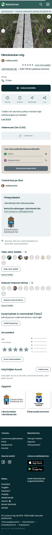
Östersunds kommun (38, 411)
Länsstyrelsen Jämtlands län (9, 413)
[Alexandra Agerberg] (15, 288)
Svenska (5, 484)
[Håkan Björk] (20, 257)
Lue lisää (6, 119)
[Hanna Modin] (9, 288)
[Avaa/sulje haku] (41, 4)
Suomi (4, 501)
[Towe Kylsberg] (37, 288)
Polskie (5, 494)
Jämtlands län (9, 69)
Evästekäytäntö (8, 525)
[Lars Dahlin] (3, 257)
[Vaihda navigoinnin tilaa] (48, 4)
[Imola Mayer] (37, 257)
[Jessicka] (26, 257)
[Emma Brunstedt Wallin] (48, 288)
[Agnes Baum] (3, 263)
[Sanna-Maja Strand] (43, 288)
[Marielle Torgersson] (48, 257)
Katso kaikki (7, 274)
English (5, 487)
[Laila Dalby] (3, 294)
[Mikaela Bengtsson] (43, 257)
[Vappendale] (31, 288)
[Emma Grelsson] (3, 288)
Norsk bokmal (8, 504)
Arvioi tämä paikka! (43, 65)
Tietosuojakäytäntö (10, 522)
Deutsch (5, 490)
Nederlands (7, 497)
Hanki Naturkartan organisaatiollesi (36, 479)
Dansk (4, 507)
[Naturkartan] (10, 4)
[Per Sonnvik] (9, 257)
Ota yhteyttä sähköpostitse (18, 211)
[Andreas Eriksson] (15, 257)
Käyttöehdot (29, 522)
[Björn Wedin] (20, 288)
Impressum (24, 525)
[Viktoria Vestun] (26, 288)
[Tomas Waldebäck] (31, 257)
